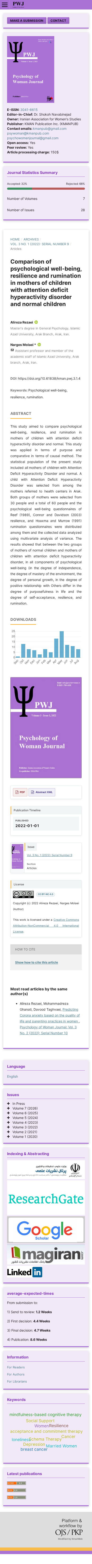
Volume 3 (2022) (24, 1127)
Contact (58, 20)
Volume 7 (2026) (24, 1108)
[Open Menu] (4, 4)
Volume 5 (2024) (24, 1118)
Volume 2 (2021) (23, 1132)
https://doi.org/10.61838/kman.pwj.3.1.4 (49, 378)
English (12, 1076)
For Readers (16, 1367)
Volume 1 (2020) (24, 1137)
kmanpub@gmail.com (50, 128)
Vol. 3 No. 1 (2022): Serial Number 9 (39, 244)
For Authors (16, 1374)
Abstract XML (44, 792)
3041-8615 (29, 110)
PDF (22, 792)
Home (15, 239)
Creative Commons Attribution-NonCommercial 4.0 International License (46, 925)
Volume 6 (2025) (24, 1113)
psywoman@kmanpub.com (28, 133)
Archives (31, 239)
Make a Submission (26, 20)
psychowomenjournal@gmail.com (33, 138)
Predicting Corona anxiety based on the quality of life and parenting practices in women (50, 1015)
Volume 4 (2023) (24, 1122)
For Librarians (17, 1381)
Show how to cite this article (36, 962)
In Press (17, 1104)
